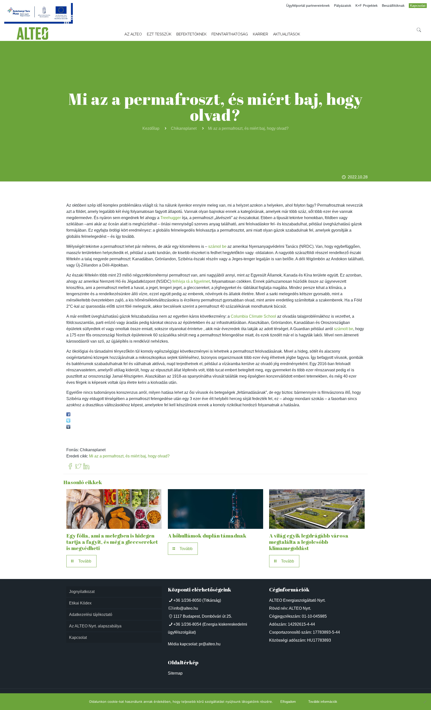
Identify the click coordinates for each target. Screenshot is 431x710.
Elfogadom (288, 702)
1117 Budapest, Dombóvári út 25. (202, 616)
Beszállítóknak (393, 5)
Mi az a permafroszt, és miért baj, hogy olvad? (248, 128)
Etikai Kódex (80, 603)
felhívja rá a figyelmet (191, 281)
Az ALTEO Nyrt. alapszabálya (95, 626)
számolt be (343, 329)
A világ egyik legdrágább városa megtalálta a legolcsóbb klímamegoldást (308, 542)
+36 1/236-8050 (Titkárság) (197, 600)
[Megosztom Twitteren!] (68, 421)
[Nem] (424, 701)
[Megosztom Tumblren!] (68, 427)
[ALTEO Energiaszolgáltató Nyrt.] (32, 33)
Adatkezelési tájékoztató (90, 614)
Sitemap (175, 673)
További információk (322, 702)
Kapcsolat (418, 5)
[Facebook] (70, 466)
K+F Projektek (366, 5)
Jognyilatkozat (82, 591)
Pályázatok (342, 5)
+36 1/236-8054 (187, 624)
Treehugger (170, 218)
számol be (217, 246)
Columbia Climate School (253, 316)
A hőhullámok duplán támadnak (207, 535)
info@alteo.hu (185, 608)
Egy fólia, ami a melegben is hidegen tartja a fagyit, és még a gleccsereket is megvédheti (112, 542)
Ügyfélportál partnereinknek (308, 5)
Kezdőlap (150, 128)
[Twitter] (78, 466)
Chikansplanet (184, 128)
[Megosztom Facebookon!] (68, 415)
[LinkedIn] (86, 466)
